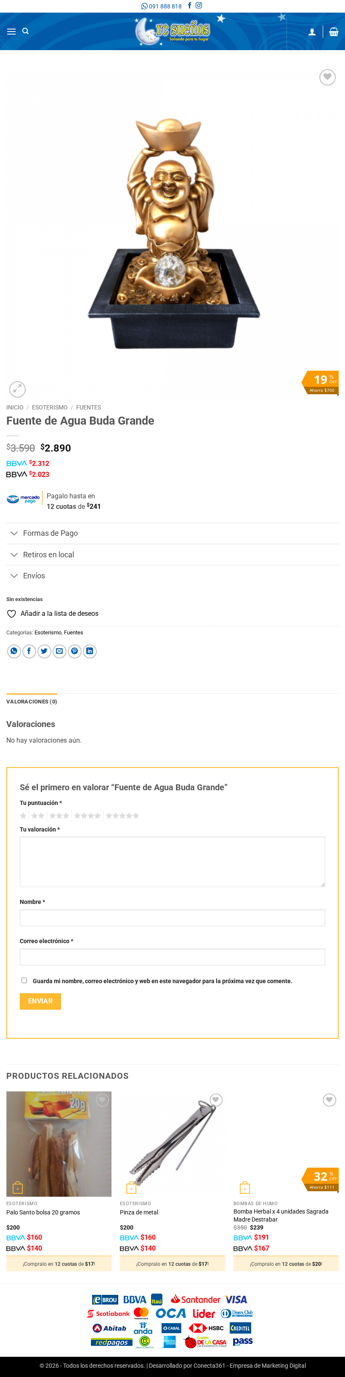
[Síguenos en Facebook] (189, 6)
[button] (11, 31)
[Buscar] (25, 31)
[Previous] (6, 1187)
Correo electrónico (46, 941)
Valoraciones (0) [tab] (31, 701)
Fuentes (88, 407)
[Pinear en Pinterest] (75, 651)
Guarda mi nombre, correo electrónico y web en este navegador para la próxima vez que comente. (162, 981)
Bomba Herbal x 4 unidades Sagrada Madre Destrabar (281, 1215)
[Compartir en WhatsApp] (14, 651)
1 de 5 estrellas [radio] (22, 815)
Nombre (32, 902)
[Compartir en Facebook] (29, 651)
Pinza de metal (139, 1212)
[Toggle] (14, 534)
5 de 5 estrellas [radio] (121, 815)
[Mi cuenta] (312, 31)
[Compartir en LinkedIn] (90, 651)
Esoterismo (50, 407)
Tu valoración (40, 829)
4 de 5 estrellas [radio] (86, 815)
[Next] (338, 1187)
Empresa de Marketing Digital (268, 1365)
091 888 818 (165, 6)
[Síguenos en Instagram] (199, 6)
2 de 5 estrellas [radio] (37, 815)
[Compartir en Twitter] (44, 651)
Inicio (15, 407)
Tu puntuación (41, 803)
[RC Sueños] (172, 31)
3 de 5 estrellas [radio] (58, 815)
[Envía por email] (59, 651)
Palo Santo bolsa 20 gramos (43, 1212)
